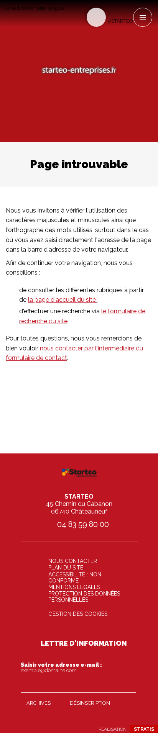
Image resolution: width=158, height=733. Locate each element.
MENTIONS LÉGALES (74, 587)
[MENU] (142, 17)
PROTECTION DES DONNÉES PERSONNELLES (84, 597)
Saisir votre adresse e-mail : (61, 667)
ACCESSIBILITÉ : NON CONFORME (74, 577)
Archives (38, 703)
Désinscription (90, 703)
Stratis (144, 729)
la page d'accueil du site (62, 299)
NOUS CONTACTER (72, 561)
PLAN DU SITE (65, 567)
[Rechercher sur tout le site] (96, 17)
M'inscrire (128, 685)
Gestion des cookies (77, 614)
